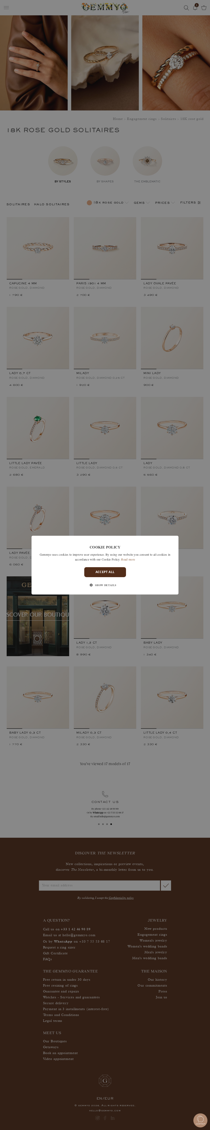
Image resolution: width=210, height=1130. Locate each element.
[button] (104, 585)
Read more (128, 559)
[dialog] (105, 564)
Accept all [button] (105, 572)
